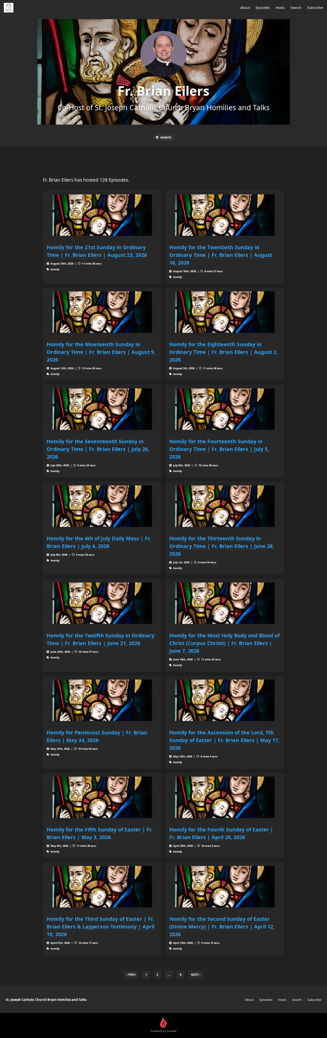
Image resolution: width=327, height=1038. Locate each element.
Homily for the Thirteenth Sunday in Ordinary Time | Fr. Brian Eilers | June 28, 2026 (221, 546)
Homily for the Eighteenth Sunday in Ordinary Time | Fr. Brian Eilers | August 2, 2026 (223, 352)
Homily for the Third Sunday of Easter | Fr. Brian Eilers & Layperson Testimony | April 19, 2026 (100, 926)
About (245, 7)
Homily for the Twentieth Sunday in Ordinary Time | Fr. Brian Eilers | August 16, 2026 (220, 255)
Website (165, 137)
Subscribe (315, 7)
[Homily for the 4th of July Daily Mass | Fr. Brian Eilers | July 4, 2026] (102, 506)
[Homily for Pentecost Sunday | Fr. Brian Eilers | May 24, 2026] (102, 700)
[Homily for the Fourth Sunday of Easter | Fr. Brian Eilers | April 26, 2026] (224, 797)
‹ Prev (131, 975)
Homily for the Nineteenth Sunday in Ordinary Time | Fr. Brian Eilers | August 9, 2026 (101, 352)
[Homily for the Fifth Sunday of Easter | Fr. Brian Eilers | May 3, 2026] (102, 797)
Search (295, 7)
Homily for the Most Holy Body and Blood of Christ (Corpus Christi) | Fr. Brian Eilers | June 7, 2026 (224, 643)
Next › (195, 975)
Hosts (280, 7)
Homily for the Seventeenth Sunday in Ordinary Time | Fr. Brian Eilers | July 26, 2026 (98, 449)
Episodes (263, 7)
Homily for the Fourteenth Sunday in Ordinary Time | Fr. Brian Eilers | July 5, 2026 (219, 449)
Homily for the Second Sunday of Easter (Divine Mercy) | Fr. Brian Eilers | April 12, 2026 (222, 926)
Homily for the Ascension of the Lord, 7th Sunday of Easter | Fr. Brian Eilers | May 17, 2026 (224, 740)
